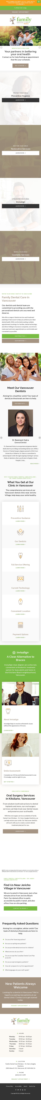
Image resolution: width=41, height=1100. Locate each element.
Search (25, 1086)
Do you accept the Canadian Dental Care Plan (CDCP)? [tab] (20, 957)
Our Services (20, 340)
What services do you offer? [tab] (14, 951)
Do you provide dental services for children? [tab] (19, 947)
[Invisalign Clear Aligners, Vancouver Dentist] (8, 711)
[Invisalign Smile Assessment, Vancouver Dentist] (8, 762)
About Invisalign (11, 719)
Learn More (20, 100)
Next (39, 47)
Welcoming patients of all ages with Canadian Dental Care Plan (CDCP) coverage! (20, 3)
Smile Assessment (12, 771)
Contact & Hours (19, 908)
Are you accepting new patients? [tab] (15, 943)
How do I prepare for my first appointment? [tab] (19, 966)
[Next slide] (39, 437)
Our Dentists (20, 403)
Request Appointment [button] (20, 12)
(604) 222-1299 (21, 8)
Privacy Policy (9, 1086)
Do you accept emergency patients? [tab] (16, 962)
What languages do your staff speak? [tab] (17, 970)
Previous (1, 47)
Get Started (19, 65)
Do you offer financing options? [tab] (15, 939)
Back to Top (32, 1086)
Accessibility (18, 1086)
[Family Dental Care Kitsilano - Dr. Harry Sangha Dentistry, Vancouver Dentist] (20, 1021)
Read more (34, 463)
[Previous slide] (1, 437)
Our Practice (20, 336)
